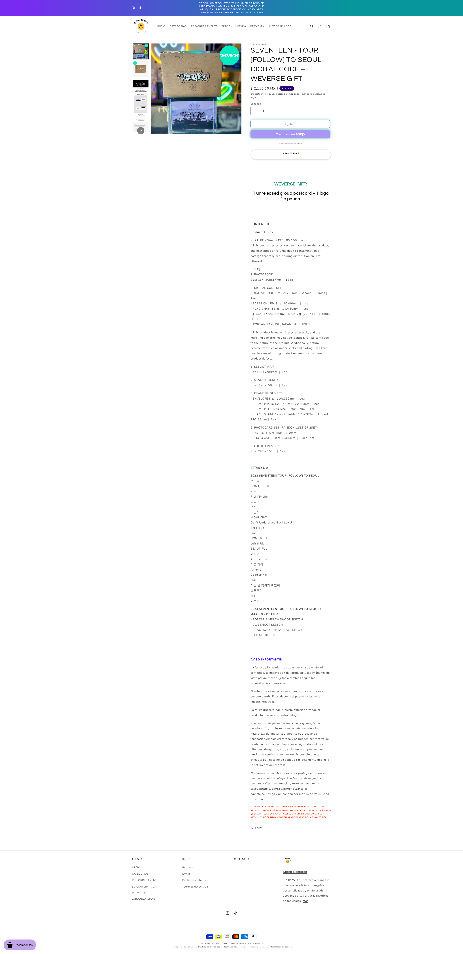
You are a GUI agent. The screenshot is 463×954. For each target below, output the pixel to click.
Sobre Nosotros (295, 872)
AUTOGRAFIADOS (143, 899)
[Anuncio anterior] (193, 8)
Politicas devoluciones (195, 880)
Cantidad (255, 103)
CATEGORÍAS (140, 874)
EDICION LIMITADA (144, 886)
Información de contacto (281, 946)
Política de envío (257, 946)
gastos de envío (284, 93)
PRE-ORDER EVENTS (145, 880)
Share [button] (258, 827)
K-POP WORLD (236, 943)
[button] (312, 26)
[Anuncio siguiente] (270, 8)
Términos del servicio (195, 886)
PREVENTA (139, 893)
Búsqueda (188, 867)
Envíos (186, 874)
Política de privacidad (209, 946)
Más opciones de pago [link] (290, 143)
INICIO (136, 867)
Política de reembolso (184, 946)
